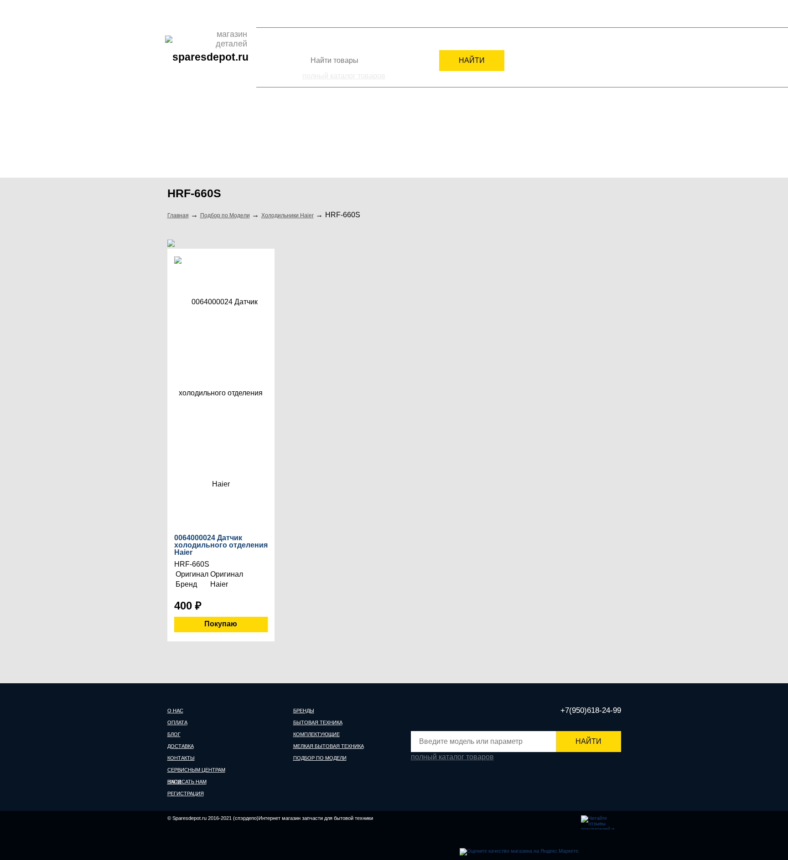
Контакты (258, 13)
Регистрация (603, 15)
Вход (567, 15)
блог (174, 734)
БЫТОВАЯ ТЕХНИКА (269, 140)
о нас (175, 710)
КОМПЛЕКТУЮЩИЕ (363, 140)
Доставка (226, 13)
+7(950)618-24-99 (518, 14)
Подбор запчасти (372, 13)
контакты (181, 758)
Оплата (198, 13)
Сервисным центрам (431, 13)
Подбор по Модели (580, 140)
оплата (177, 722)
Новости (290, 13)
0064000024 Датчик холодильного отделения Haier (221, 545)
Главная (178, 215)
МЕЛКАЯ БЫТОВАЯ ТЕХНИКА (470, 140)
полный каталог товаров (343, 76)
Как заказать (325, 13)
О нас (175, 13)
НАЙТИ (472, 60)
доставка (180, 746)
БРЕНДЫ (189, 140)
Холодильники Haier (287, 215)
